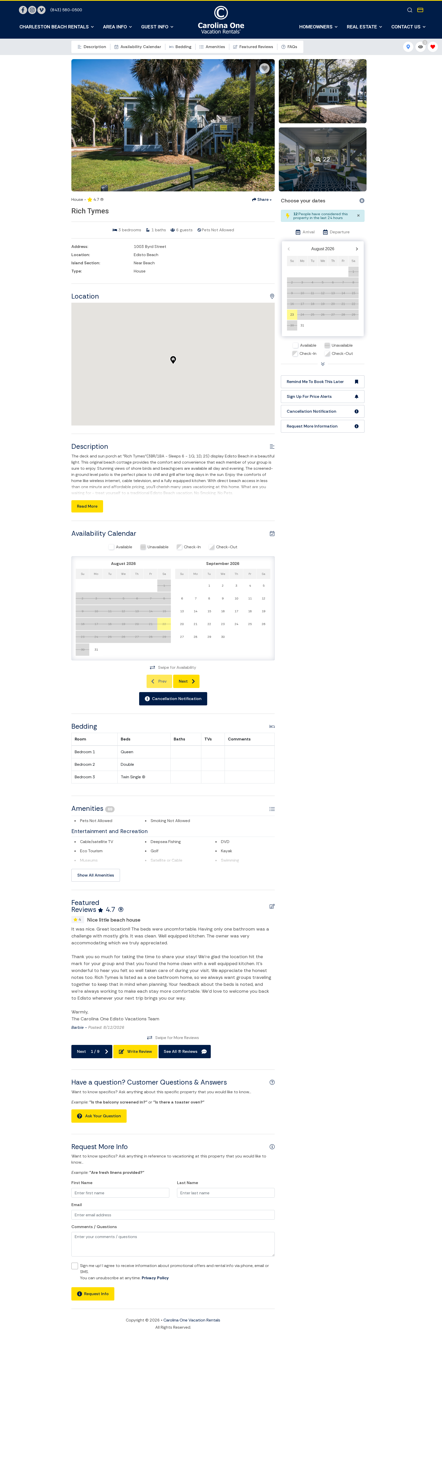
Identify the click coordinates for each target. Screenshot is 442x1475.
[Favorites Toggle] (433, 47)
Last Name (187, 1182)
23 (292, 314)
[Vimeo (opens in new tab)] (41, 10)
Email (76, 1204)
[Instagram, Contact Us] (32, 10)
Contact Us (406, 27)
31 (302, 325)
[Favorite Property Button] (264, 68)
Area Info (115, 27)
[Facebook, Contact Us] (23, 10)
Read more (87, 506)
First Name (81, 1182)
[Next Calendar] (357, 249)
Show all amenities (95, 875)
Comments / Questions (94, 1226)
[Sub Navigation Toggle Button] (92, 27)
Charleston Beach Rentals (54, 27)
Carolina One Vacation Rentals (191, 1320)
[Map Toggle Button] (408, 47)
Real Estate (362, 27)
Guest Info (154, 27)
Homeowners (316, 27)
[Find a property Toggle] (410, 10)
